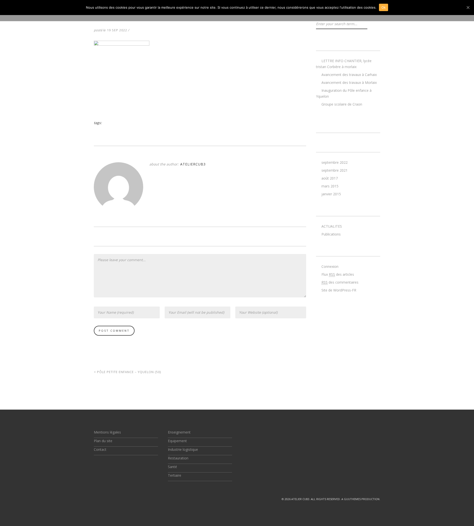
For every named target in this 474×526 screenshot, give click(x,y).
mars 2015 (329, 186)
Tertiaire (174, 475)
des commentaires (339, 282)
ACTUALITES (331, 226)
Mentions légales (107, 432)
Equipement (177, 440)
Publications (331, 234)
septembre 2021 (334, 170)
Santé (172, 466)
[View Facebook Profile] (107, 499)
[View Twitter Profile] (96, 499)
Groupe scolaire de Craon (341, 104)
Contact (100, 449)
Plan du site (103, 440)
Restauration (178, 458)
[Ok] (467, 7)
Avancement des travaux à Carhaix (349, 74)
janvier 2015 (331, 194)
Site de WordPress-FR (338, 290)
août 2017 (329, 178)
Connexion (329, 266)
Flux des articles (337, 274)
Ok (383, 7)
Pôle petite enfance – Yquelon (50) (127, 372)
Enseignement (179, 432)
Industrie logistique (183, 449)
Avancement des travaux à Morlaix (349, 82)
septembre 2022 (334, 162)
